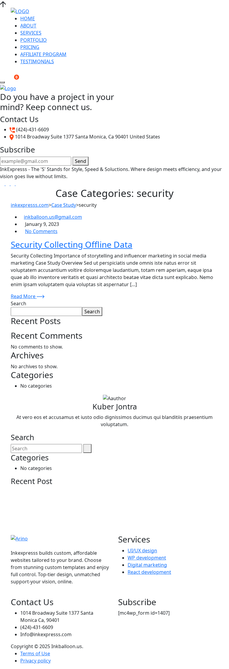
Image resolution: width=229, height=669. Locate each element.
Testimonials (37, 61)
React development (149, 572)
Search (18, 303)
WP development (147, 557)
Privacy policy (35, 660)
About (28, 25)
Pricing (29, 47)
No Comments (41, 231)
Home (27, 18)
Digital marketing (147, 565)
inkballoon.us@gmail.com (53, 217)
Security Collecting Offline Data (71, 244)
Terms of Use (35, 653)
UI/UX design (142, 550)
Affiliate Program (43, 54)
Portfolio (33, 40)
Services (30, 33)
